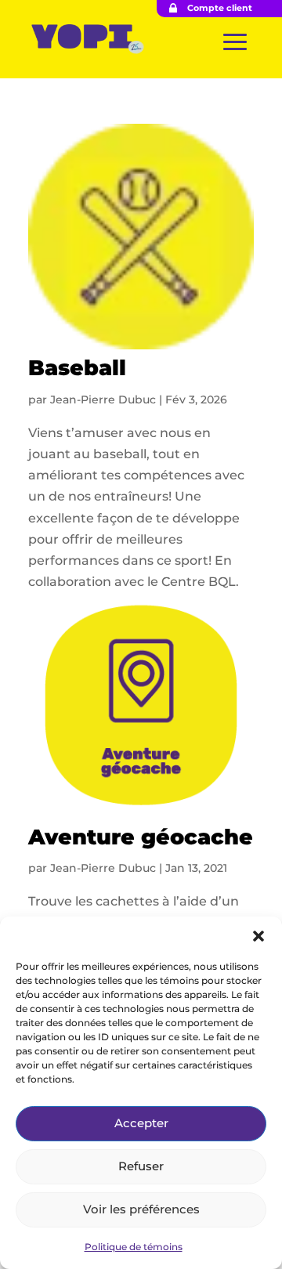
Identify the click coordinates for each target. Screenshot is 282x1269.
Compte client (219, 7)
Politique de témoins (134, 1247)
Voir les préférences (141, 1209)
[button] (258, 936)
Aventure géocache (140, 837)
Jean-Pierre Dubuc (103, 399)
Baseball (77, 368)
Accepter (141, 1122)
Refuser (141, 1166)
